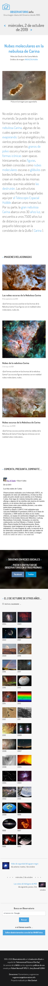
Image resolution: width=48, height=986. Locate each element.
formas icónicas (11, 156)
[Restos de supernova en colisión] (24, 823)
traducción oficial (35, 959)
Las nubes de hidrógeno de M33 (25, 884)
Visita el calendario (11, 604)
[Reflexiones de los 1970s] (24, 776)
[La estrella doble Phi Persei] (24, 808)
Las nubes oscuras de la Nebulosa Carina (21, 295)
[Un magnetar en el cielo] (9, 823)
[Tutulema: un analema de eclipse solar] (24, 744)
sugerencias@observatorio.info (24, 977)
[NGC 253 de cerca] (9, 744)
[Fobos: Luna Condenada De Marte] (24, 839)
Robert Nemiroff (17, 968)
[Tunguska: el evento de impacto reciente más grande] (24, 712)
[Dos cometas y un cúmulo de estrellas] (24, 665)
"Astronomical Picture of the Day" (28, 962)
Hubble (35, 59)
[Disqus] (24, 506)
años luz (35, 212)
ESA (30, 59)
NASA (27, 59)
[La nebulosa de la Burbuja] (9, 696)
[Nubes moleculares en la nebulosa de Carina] (24, 649)
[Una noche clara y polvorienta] (24, 633)
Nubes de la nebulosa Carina (15, 363)
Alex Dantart (32, 980)
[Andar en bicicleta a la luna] (9, 649)
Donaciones (13, 974)
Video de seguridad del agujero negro (24, 864)
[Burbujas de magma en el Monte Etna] (24, 760)
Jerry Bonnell (34, 968)
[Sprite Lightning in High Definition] (24, 617)
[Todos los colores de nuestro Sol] (24, 696)
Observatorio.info (19, 959)
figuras (31, 160)
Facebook (18, 574)
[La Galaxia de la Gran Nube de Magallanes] (9, 617)
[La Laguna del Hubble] (9, 728)
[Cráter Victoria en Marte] (9, 760)
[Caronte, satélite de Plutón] (24, 681)
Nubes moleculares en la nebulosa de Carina (24, 48)
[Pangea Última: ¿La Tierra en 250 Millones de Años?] (9, 808)
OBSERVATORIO (19, 12)
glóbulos (35, 170)
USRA (42, 968)
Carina (37, 230)
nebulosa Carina (12, 128)
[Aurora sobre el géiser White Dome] (9, 681)
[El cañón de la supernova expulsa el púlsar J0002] (9, 633)
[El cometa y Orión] (24, 728)
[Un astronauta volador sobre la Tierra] (24, 792)
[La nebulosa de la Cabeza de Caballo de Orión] (9, 839)
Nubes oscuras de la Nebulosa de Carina (21, 422)
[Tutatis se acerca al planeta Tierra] (9, 776)
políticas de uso (39, 965)
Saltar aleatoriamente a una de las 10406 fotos (24, 932)
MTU (25, 968)
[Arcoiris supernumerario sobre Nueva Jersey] (9, 665)
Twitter (31, 574)
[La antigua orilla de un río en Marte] (9, 712)
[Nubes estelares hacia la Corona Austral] (9, 792)
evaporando (9, 137)
